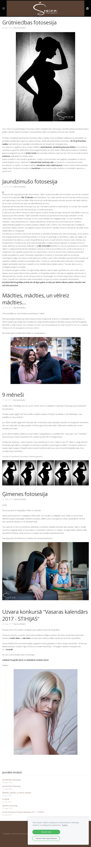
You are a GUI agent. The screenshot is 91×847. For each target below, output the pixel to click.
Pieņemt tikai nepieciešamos (46, 838)
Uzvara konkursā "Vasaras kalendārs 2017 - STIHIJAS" (23, 812)
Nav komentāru (20, 28)
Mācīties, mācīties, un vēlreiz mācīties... (17, 792)
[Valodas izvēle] (87, 8)
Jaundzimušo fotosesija (11, 786)
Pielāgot (65, 825)
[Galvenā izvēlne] (4, 8)
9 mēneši (5, 799)
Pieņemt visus (46, 832)
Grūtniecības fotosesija (11, 780)
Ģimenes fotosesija (9, 805)
